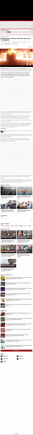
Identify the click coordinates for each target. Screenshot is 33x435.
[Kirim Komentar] (31, 218)
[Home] (4, 30)
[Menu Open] (32, 30)
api (13, 77)
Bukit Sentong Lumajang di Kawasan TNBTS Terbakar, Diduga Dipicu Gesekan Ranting (18, 131)
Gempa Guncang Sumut (18, 34)
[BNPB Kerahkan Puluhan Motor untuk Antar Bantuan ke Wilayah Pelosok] (24, 249)
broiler (23, 68)
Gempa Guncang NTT (25, 34)
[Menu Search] (30, 30)
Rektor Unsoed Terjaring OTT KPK (10, 34)
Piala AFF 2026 (31, 34)
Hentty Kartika (15, 43)
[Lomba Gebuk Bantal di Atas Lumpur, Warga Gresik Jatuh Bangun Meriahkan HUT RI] (24, 191)
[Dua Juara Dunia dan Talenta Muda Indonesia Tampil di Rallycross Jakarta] (3, 305)
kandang (9, 74)
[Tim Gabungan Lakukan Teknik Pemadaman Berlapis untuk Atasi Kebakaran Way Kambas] (8, 263)
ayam (21, 68)
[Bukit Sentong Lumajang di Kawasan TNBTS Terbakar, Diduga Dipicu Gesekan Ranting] (2, 131)
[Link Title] (3, 314)
